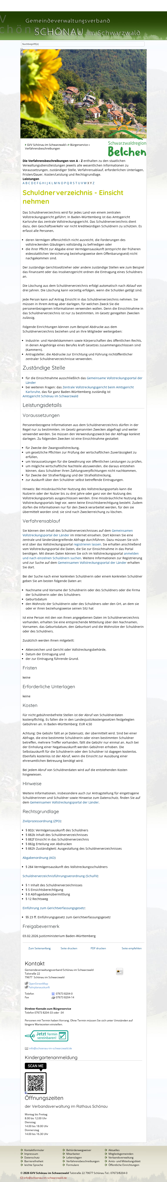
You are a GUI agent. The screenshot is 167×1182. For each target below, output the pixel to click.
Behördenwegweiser (78, 1150)
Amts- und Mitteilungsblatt (124, 1161)
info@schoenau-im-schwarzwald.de (50, 1048)
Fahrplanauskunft (39, 987)
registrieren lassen (87, 544)
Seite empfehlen (132, 948)
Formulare (72, 1165)
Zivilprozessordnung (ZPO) (42, 821)
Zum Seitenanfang (39, 948)
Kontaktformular (34, 1150)
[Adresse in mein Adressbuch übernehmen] (121, 974)
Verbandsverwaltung (121, 1157)
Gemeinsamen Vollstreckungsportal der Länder (92, 562)
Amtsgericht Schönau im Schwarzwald (50, 396)
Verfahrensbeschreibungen (82, 1161)
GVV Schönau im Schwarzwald (46, 145)
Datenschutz (32, 1157)
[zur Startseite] (82, 38)
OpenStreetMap (38, 983)
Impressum (31, 1154)
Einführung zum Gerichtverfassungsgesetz (54, 908)
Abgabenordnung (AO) (39, 858)
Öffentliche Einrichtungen (124, 1165)
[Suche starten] (21, 50)
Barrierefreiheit (33, 1161)
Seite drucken (69, 948)
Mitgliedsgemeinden (121, 1154)
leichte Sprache (33, 1165)
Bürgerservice (79, 145)
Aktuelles (114, 1150)
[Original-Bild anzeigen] (36, 1093)
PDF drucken (98, 948)
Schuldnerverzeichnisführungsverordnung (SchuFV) (60, 876)
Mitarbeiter (73, 1154)
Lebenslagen (74, 1157)
